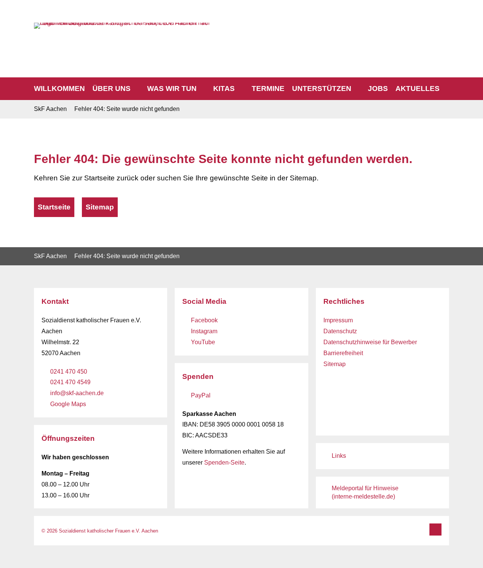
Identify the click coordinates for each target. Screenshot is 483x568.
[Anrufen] (391, 28)
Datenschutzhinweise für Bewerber (370, 342)
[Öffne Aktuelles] (445, 89)
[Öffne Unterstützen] (356, 89)
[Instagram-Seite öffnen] (422, 28)
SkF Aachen (50, 109)
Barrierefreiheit (343, 353)
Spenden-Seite (224, 462)
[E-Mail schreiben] (401, 28)
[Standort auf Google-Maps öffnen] (443, 28)
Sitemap (334, 364)
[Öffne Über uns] (136, 89)
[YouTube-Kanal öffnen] (433, 28)
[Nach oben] (435, 529)
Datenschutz (340, 331)
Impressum (338, 320)
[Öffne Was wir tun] (202, 89)
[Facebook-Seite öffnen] (412, 28)
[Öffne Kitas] (240, 89)
